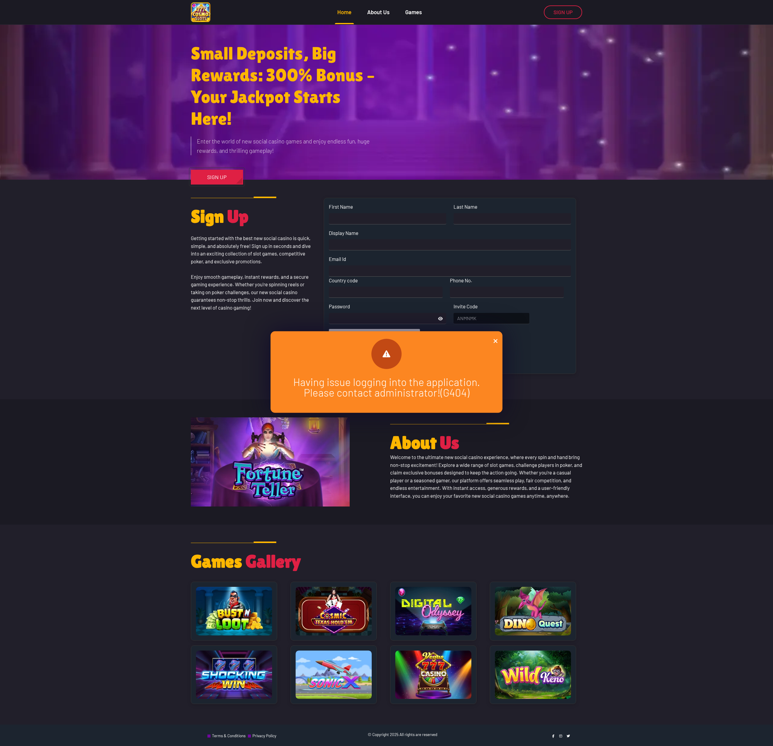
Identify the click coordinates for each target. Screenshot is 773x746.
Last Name (465, 207)
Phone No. (461, 280)
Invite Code (466, 306)
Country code (343, 280)
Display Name (343, 233)
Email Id (337, 259)
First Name (341, 207)
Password (339, 306)
